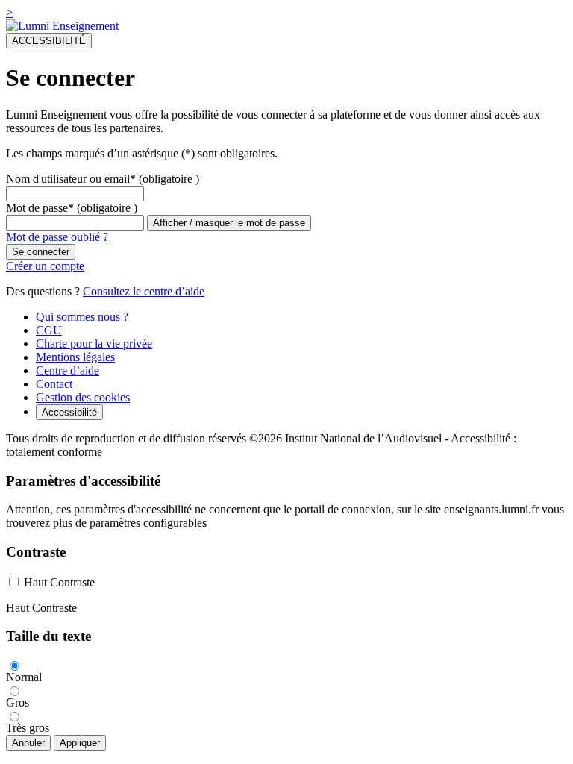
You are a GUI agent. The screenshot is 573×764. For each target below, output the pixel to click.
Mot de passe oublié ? (57, 237)
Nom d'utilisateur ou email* (71, 178)
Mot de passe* (40, 207)
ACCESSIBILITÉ (49, 40)
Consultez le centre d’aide (143, 291)
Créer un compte (45, 266)
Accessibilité (69, 412)
